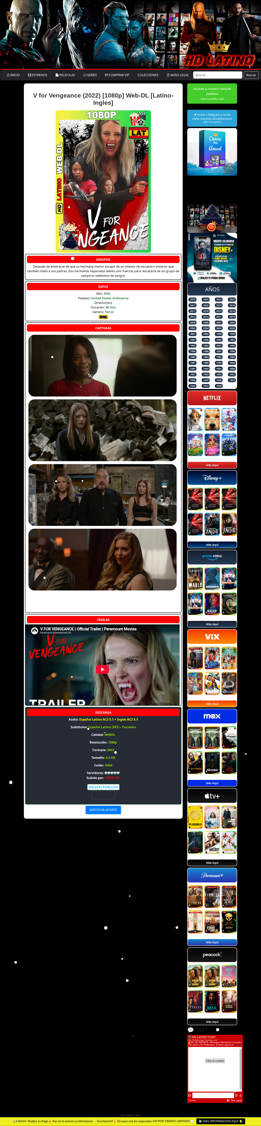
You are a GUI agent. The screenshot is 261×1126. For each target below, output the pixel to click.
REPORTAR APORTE (103, 810)
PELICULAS (67, 75)
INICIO (15, 75)
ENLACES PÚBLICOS (103, 787)
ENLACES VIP (103, 795)
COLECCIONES (148, 75)
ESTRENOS (39, 75)
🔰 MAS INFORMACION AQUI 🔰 (221, 1121)
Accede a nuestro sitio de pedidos (212, 93)
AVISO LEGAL (179, 75)
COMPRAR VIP (118, 75)
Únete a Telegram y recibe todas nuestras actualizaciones (212, 118)
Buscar (251, 75)
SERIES (91, 75)
